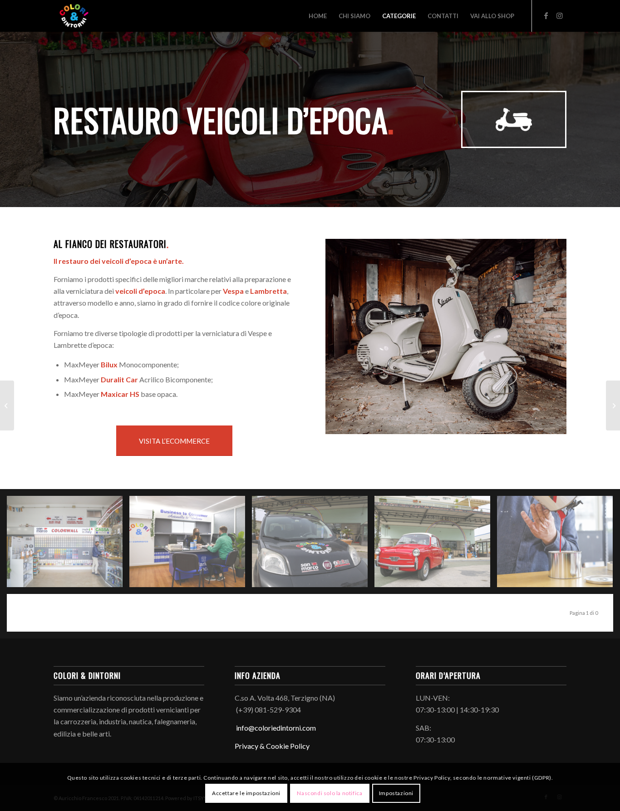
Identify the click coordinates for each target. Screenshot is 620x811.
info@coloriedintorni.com (275, 727)
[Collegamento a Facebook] (546, 15)
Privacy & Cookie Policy (272, 746)
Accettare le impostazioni (246, 793)
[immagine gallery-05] (558, 545)
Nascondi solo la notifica (329, 793)
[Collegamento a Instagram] (559, 15)
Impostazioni (396, 793)
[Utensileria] (7, 405)
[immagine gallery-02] (190, 545)
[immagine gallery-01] (68, 545)
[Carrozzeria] (613, 405)
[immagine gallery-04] (435, 545)
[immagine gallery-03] (313, 545)
